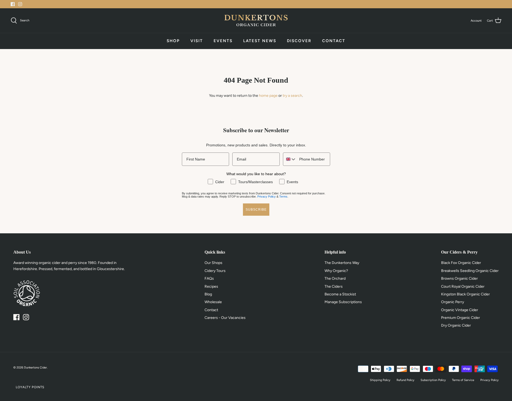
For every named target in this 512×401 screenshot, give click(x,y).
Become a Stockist (340, 294)
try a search (292, 95)
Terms (283, 196)
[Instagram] (20, 4)
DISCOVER (299, 40)
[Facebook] (13, 4)
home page (268, 95)
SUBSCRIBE (256, 209)
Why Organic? (336, 270)
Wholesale (213, 302)
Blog (208, 294)
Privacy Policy (266, 196)
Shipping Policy (380, 380)
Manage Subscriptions (343, 302)
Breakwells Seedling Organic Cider (470, 270)
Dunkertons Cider (35, 367)
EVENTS (223, 40)
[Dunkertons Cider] (256, 20)
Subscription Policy (433, 380)
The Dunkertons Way (342, 262)
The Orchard (335, 278)
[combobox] (290, 159)
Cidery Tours (215, 270)
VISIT (196, 40)
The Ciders (334, 286)
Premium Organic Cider (460, 317)
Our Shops (213, 262)
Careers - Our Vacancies (225, 317)
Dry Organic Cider (456, 325)
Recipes (211, 286)
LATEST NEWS (259, 40)
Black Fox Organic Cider (461, 262)
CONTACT (333, 40)
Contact (211, 310)
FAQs (209, 278)
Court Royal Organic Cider (463, 286)
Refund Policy (405, 380)
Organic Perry (452, 302)
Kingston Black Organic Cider (465, 294)
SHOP (173, 40)
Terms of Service (463, 380)
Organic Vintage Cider (459, 310)
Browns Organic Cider (459, 278)
